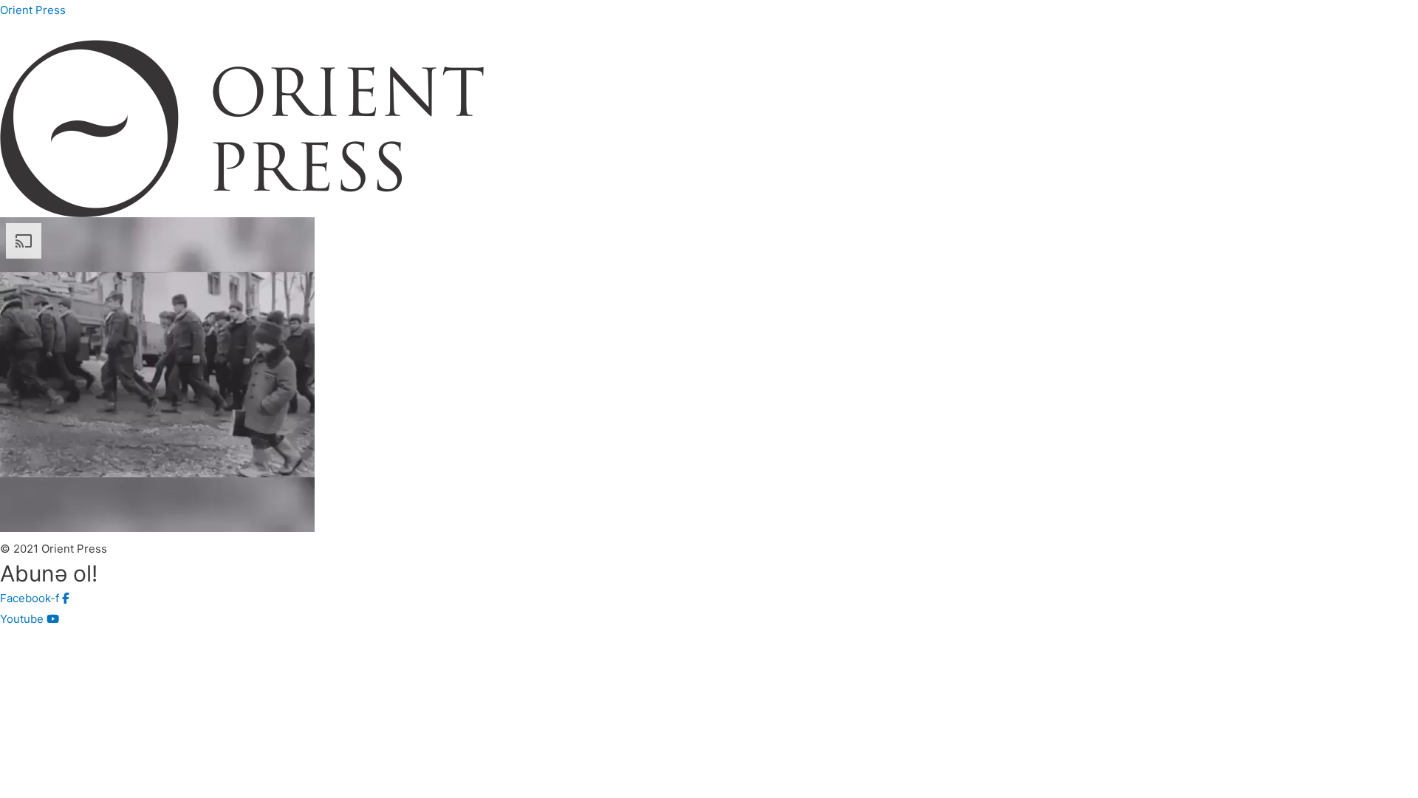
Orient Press (33, 10)
